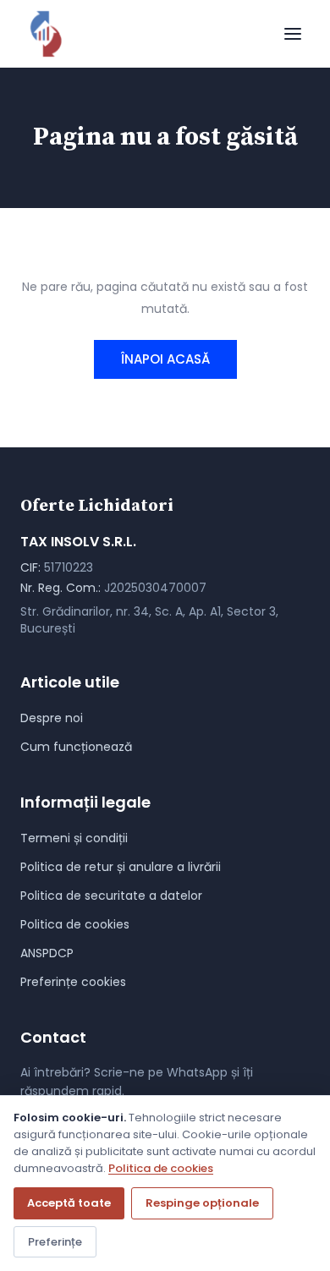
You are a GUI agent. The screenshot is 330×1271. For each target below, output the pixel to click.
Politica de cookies (74, 924)
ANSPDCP (47, 953)
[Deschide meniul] (293, 34)
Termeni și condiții (74, 838)
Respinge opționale (202, 1203)
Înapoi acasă (165, 359)
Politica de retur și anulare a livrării (120, 866)
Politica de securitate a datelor (111, 895)
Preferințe (55, 1242)
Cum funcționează (76, 746)
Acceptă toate (69, 1203)
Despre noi (51, 717)
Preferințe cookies (73, 981)
